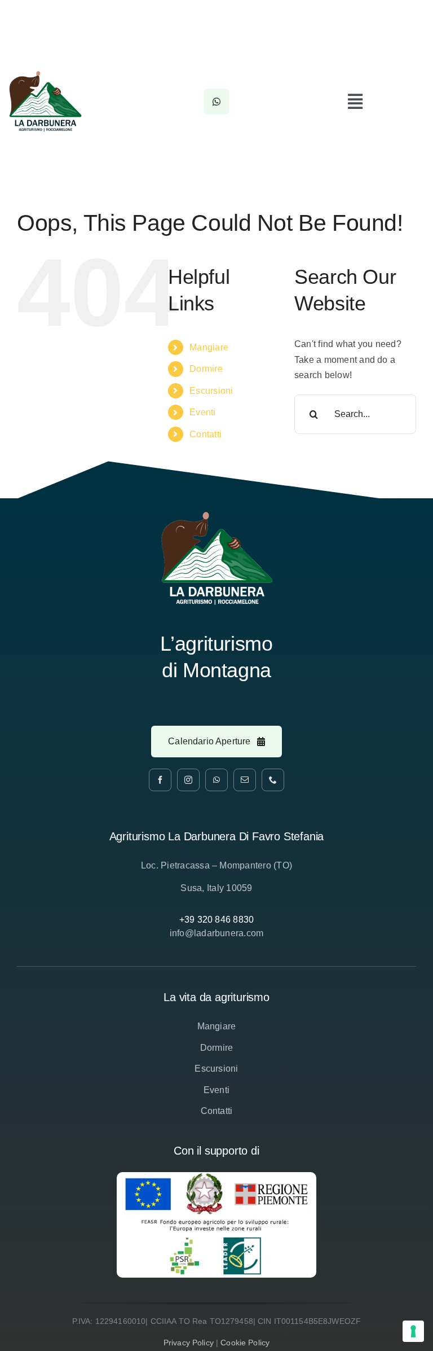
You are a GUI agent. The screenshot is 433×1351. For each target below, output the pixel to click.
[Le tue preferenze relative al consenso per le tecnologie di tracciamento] (413, 1331)
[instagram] (188, 780)
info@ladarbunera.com (217, 933)
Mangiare (208, 347)
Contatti (205, 434)
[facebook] (160, 780)
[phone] (273, 780)
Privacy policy (189, 1342)
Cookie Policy (244, 1342)
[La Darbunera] (45, 75)
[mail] (244, 780)
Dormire (206, 369)
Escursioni (211, 391)
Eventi (202, 412)
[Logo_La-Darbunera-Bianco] (216, 515)
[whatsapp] (216, 780)
